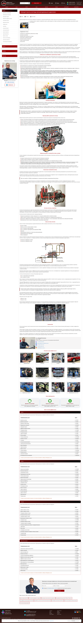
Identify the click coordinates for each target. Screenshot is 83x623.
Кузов (22, 412)
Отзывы (50, 613)
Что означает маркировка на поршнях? (34, 598)
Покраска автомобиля (6, 37)
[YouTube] (79, 618)
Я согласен (73, 620)
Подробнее (51, 620)
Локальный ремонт (6, 30)
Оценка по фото (36, 3)
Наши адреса (51, 614)
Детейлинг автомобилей (7, 12)
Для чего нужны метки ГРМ (24, 598)
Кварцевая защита (6, 16)
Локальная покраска (6, 39)
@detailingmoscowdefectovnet (42, 343)
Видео (58, 611)
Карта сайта (59, 614)
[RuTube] (76, 618)
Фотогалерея (59, 610)
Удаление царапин (6, 22)
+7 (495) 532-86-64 (71, 2)
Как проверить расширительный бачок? (57, 600)
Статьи (58, 613)
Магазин (58, 612)
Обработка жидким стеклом (7, 18)
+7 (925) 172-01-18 (40, 344)
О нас (50, 611)
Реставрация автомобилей (7, 41)
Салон (22, 461)
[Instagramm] (77, 618)
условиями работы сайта (52, 588)
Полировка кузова (6, 20)
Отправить (59, 590)
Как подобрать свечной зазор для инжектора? (26, 600)
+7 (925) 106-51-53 (40, 346)
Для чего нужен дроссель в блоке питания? (71, 600)
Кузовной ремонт (6, 28)
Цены (50, 612)
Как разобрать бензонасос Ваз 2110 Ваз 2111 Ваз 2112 (64, 598)
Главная (50, 610)
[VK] (72, 618)
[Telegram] (74, 618)
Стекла (22, 502)
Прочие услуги (24, 540)
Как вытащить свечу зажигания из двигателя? (48, 598)
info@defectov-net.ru (41, 347)
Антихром (4, 26)
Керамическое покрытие (7, 14)
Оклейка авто (5, 24)
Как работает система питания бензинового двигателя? (42, 600)
